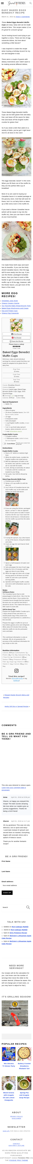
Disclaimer (16, 1118)
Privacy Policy (16, 1116)
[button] (13, 346)
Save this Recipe (17, 341)
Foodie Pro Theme (18, 1160)
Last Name (6, 871)
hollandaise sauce (16, 431)
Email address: (8, 881)
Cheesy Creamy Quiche (10, 303)
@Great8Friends (17, 678)
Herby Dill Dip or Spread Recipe (17, 706)
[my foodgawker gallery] (16, 954)
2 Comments (25, 17)
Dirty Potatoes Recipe (18, 933)
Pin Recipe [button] (17, 337)
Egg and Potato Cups (10, 311)
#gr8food (16, 680)
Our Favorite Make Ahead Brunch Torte (16, 306)
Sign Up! (6, 1131)
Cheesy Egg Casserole (10, 313)
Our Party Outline (16, 1145)
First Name (6, 861)
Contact (16, 1143)
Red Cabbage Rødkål (20, 927)
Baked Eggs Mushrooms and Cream (15, 308)
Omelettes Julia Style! (10, 301)
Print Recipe (17, 334)
